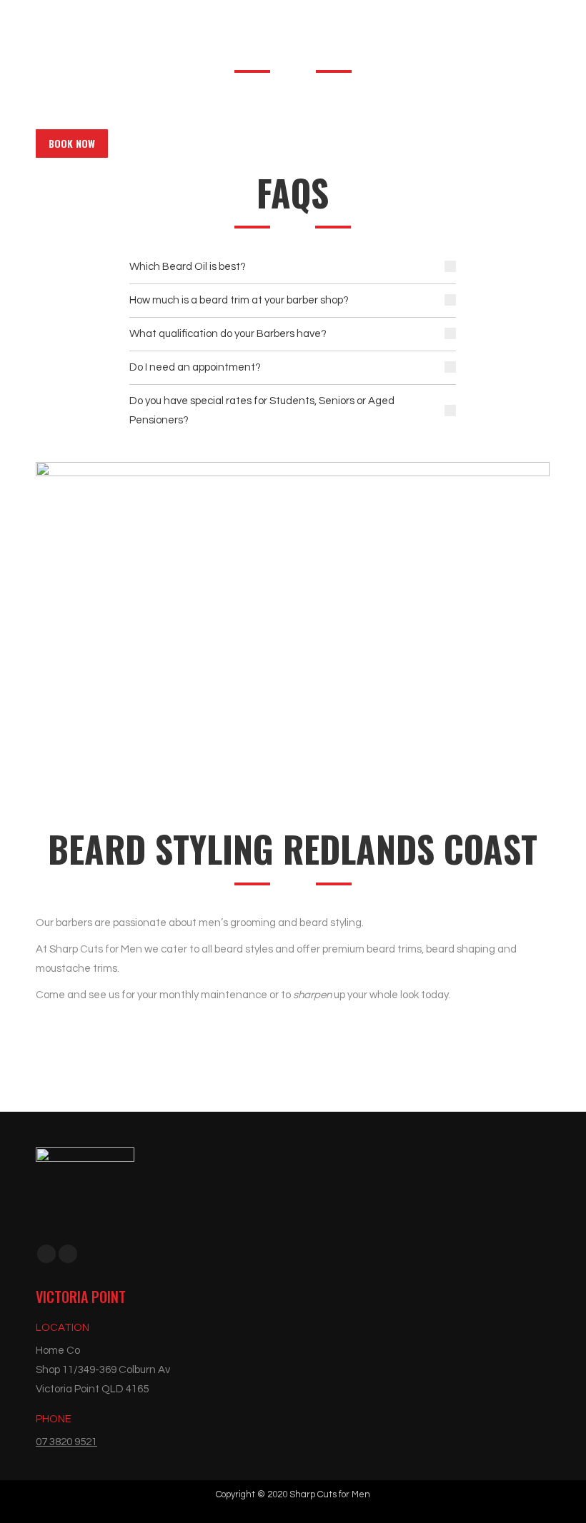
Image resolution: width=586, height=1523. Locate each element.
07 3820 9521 (66, 1442)
